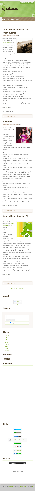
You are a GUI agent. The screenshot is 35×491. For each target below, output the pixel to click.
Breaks (7, 335)
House (6, 346)
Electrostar (8, 121)
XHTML (19, 488)
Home (3, 19)
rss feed (23, 2)
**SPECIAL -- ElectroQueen (10, 23)
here (6, 107)
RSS (25, 486)
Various (7, 350)
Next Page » (22, 288)
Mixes (12, 19)
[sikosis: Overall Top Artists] (17, 463)
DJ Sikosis (10, 8)
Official (7, 348)
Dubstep (7, 341)
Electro (19, 124)
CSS (33, 486)
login (32, 2)
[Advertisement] (17, 394)
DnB (17, 19)
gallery (28, 2)
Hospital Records (7, 42)
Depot (21, 486)
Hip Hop (7, 344)
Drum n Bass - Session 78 (15, 216)
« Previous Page (14, 288)
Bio (8, 19)
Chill (6, 337)
